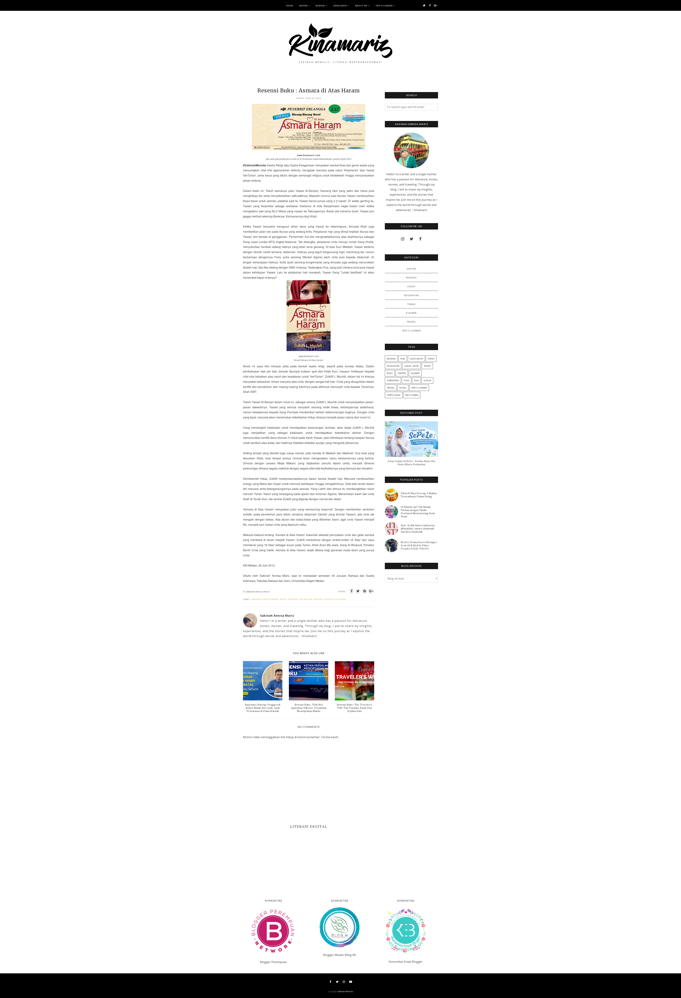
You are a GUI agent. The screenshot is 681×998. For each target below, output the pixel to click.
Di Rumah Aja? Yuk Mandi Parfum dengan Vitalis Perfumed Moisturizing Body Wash (418, 511)
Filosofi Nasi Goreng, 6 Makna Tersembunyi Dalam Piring (419, 495)
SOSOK (427, 380)
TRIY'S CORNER (411, 330)
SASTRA (411, 268)
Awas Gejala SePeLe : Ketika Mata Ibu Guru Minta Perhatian (411, 463)
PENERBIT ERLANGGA (300, 599)
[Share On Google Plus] (371, 591)
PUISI (406, 380)
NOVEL (402, 387)
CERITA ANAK (393, 395)
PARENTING (393, 380)
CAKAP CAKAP (411, 365)
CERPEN (402, 373)
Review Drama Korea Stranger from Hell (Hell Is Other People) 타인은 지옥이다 (419, 545)
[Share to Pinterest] (364, 591)
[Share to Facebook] (351, 591)
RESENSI (318, 599)
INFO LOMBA (411, 395)
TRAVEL (411, 321)
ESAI (416, 380)
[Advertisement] (308, 858)
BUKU (283, 599)
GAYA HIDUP (416, 358)
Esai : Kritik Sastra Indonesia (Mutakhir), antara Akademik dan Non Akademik (418, 528)
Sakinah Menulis (345, 991)
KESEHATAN (411, 295)
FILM (402, 358)
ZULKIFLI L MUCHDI (335, 599)
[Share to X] (358, 591)
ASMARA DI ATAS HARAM (265, 599)
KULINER (411, 312)
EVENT (412, 286)
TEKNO (411, 304)
